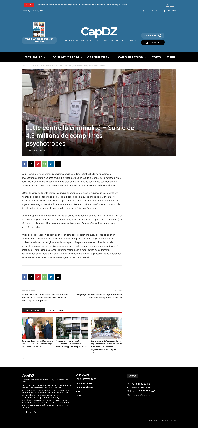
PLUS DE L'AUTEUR (55, 311)
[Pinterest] (38, 164)
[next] (172, 5)
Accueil (24, 66)
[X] (156, 10)
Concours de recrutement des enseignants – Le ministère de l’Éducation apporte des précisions (71, 344)
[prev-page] (23, 358)
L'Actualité (34, 66)
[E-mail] (58, 164)
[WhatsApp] (44, 164)
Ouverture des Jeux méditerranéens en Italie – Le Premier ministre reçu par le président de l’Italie (37, 344)
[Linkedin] (51, 164)
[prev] (167, 5)
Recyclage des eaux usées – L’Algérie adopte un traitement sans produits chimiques (99, 296)
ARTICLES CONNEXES (33, 311)
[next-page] (28, 358)
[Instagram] (147, 10)
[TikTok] (152, 10)
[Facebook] (143, 10)
